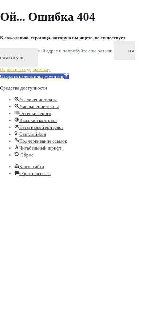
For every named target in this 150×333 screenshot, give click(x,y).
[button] (34, 76)
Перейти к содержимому (25, 69)
